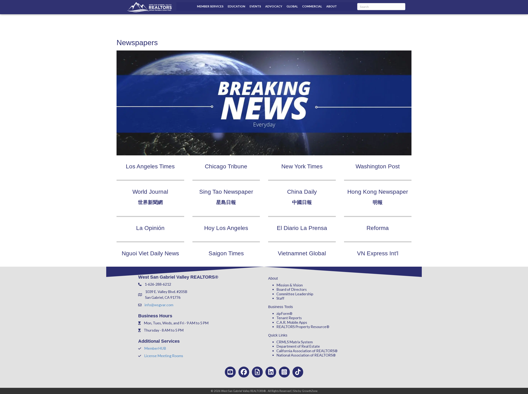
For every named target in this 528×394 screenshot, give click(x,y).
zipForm (282, 313)
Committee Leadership (294, 294)
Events (255, 6)
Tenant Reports (289, 317)
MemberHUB (155, 348)
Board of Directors (291, 289)
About (331, 6)
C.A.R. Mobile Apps (291, 322)
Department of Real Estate (298, 346)
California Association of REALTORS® (307, 350)
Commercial (312, 6)
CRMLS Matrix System (294, 342)
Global (292, 6)
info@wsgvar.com (159, 305)
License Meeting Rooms (163, 355)
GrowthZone (309, 391)
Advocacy (273, 6)
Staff (280, 298)
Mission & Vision (289, 285)
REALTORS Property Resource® (302, 326)
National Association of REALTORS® (306, 355)
